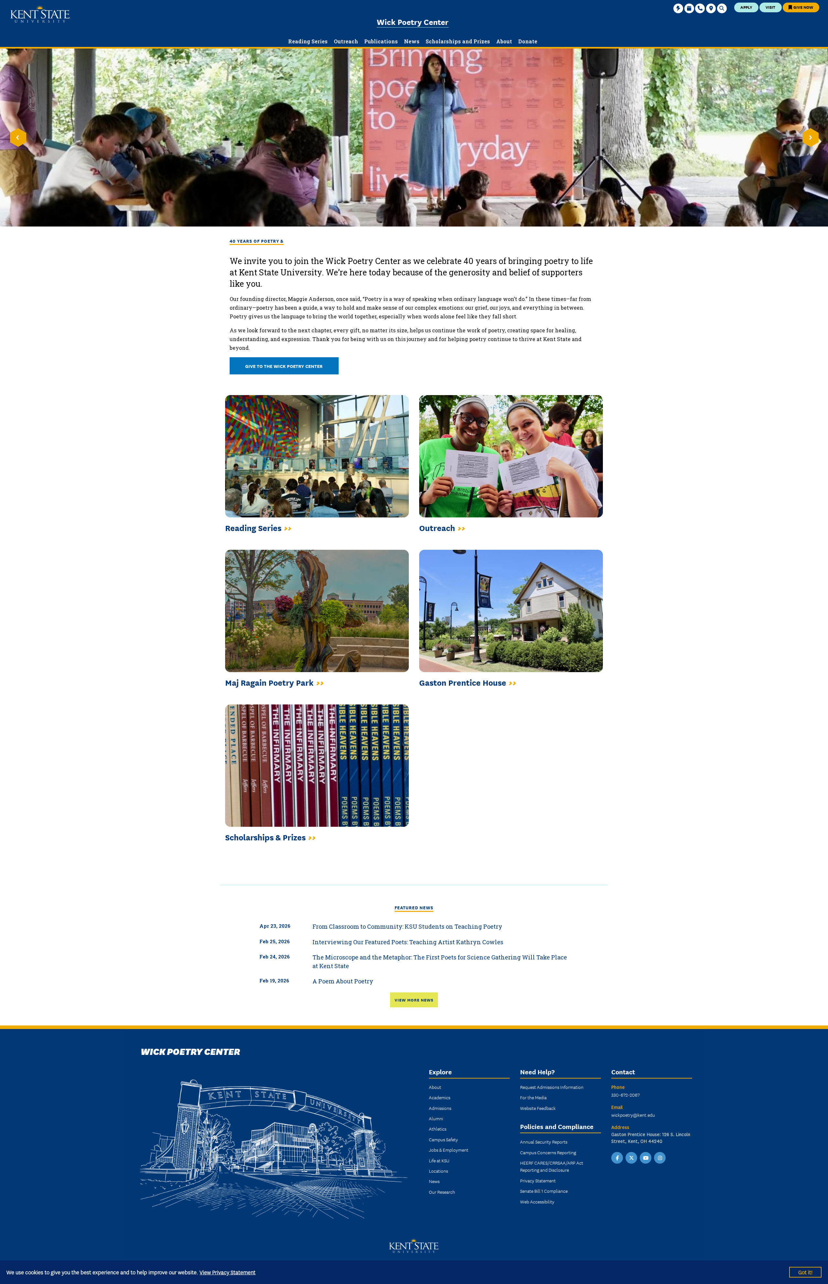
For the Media (533, 1097)
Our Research (442, 1191)
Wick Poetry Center (413, 21)
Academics (439, 1097)
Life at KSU (439, 1160)
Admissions (440, 1108)
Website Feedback (538, 1108)
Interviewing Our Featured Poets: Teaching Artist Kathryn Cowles (407, 942)
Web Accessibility (537, 1201)
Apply (746, 7)
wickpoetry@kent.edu (633, 1114)
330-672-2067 (625, 1094)
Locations (438, 1170)
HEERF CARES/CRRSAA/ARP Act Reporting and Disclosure (551, 1166)
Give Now (802, 7)
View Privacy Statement (228, 1272)
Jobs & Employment (448, 1149)
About (435, 1086)
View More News (414, 999)
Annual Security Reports (543, 1141)
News (434, 1181)
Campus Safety (443, 1139)
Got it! (805, 1272)
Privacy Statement (538, 1180)
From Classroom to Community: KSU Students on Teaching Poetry (407, 926)
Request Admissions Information (551, 1086)
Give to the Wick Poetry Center (284, 366)
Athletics (437, 1128)
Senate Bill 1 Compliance (544, 1190)
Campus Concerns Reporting (548, 1152)
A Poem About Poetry (342, 981)
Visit (770, 7)
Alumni (436, 1118)
